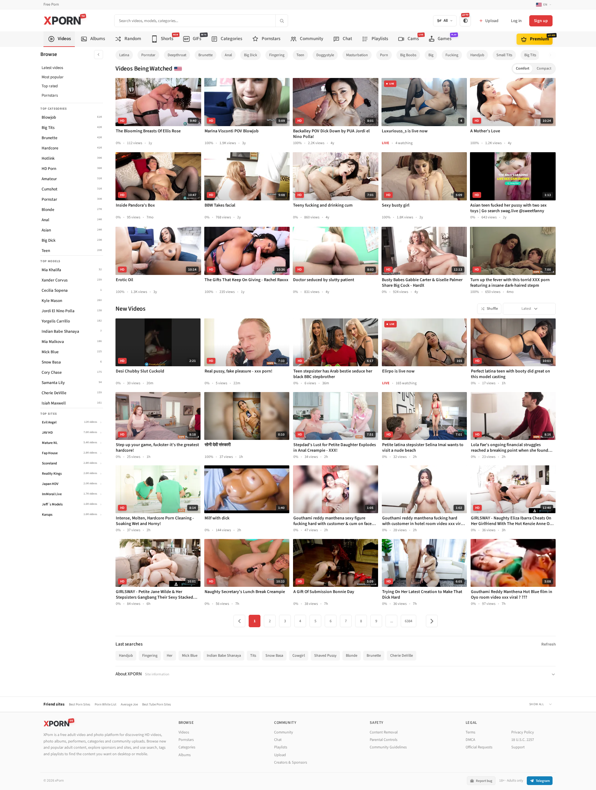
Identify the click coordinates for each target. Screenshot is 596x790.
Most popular (53, 77)
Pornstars (50, 95)
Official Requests (479, 747)
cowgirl (298, 655)
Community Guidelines (388, 747)
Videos (183, 732)
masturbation (357, 55)
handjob (477, 55)
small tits (504, 55)
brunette (205, 55)
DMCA (470, 739)
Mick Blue (189, 655)
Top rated (50, 86)
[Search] (281, 21)
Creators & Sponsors (290, 762)
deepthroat (177, 55)
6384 (408, 621)
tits (253, 655)
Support (518, 747)
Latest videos (52, 68)
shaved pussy (325, 655)
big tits (530, 55)
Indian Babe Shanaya (224, 655)
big (430, 55)
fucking (451, 55)
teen (300, 55)
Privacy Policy (522, 732)
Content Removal (384, 732)
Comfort (522, 68)
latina (124, 55)
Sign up (541, 21)
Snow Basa (274, 655)
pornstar (148, 55)
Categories (186, 747)
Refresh (548, 644)
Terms (470, 732)
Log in (516, 21)
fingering (276, 55)
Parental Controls (383, 739)
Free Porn (51, 4)
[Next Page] (432, 621)
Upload (280, 755)
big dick (250, 55)
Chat (278, 739)
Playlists (280, 747)
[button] (552, 55)
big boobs (408, 55)
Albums (184, 755)
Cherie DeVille (401, 655)
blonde (351, 655)
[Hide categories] (98, 54)
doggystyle (325, 55)
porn (384, 55)
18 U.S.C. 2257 (522, 739)
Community (283, 732)
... (391, 621)
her (170, 655)
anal (228, 55)
